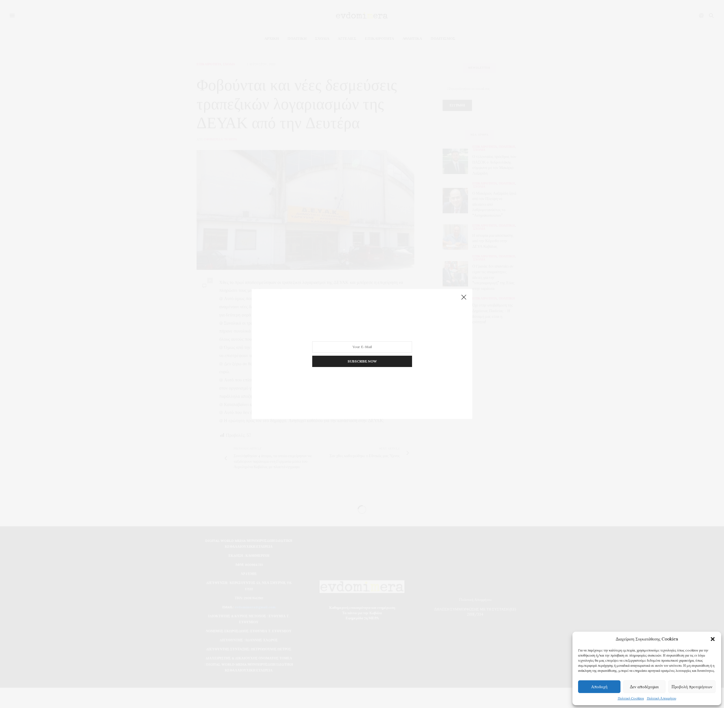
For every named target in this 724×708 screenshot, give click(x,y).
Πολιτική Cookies (631, 698)
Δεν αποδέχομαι (644, 686)
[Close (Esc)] (463, 297)
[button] (713, 639)
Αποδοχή (599, 686)
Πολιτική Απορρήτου (661, 698)
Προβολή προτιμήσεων (691, 686)
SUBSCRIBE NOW (362, 361)
